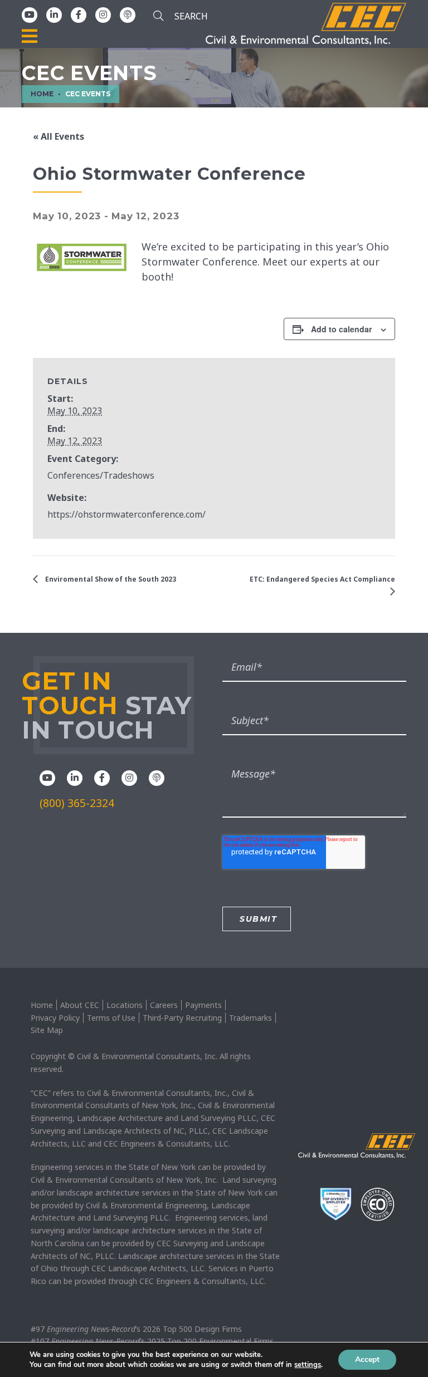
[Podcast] (127, 14)
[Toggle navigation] (29, 37)
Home (42, 1005)
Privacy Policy (55, 1017)
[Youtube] (29, 14)
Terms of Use (111, 1017)
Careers (164, 1005)
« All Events (58, 136)
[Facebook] (78, 14)
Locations (124, 1005)
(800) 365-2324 (77, 803)
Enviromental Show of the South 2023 (109, 579)
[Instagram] (103, 14)
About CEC (79, 1005)
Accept (367, 1359)
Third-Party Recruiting (182, 1017)
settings (307, 1365)
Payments (203, 1005)
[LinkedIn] (54, 14)
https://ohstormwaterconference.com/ (126, 514)
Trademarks (250, 1017)
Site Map (47, 1030)
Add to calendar (341, 329)
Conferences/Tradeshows (100, 475)
